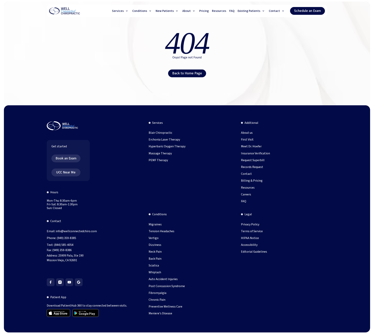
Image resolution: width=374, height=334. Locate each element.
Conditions (159, 214)
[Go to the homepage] (62, 126)
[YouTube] (69, 282)
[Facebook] (51, 282)
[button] (120, 11)
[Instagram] (60, 282)
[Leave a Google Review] (79, 282)
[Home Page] (64, 11)
